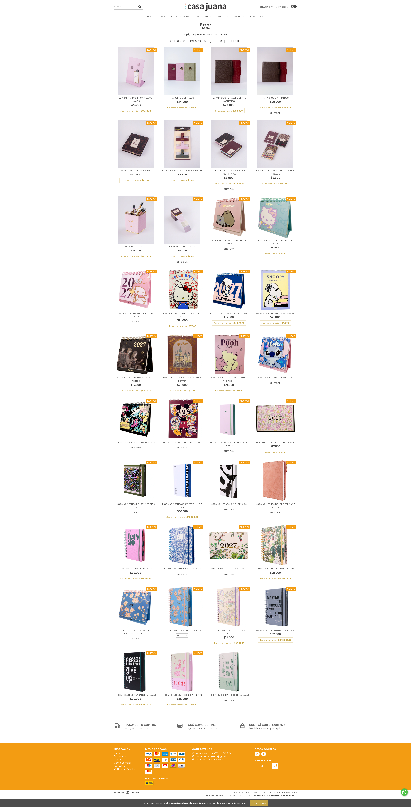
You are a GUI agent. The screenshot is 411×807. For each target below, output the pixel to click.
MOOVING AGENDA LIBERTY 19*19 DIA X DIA (135, 505)
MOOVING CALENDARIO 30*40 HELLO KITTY (182, 315)
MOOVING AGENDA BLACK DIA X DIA (228, 504)
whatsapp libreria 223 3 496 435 (213, 753)
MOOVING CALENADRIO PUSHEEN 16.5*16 (229, 242)
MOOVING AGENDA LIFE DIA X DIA (136, 569)
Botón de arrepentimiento (283, 796)
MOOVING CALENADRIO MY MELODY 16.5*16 (135, 315)
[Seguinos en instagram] (257, 754)
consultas (223, 16)
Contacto (182, 16)
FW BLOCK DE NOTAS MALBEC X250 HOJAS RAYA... (229, 172)
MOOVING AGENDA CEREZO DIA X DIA (182, 630)
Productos (165, 16)
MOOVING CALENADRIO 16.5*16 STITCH (275, 378)
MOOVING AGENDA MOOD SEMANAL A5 (229, 695)
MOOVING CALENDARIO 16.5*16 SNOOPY (229, 313)
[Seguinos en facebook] (263, 754)
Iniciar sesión (281, 7)
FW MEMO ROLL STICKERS (182, 246)
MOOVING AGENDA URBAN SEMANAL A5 (136, 695)
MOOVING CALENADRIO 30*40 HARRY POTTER (182, 379)
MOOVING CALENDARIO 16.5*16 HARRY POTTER (136, 379)
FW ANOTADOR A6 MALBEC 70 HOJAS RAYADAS (275, 172)
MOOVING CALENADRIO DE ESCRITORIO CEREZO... (135, 632)
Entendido (258, 803)
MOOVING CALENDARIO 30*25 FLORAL (229, 569)
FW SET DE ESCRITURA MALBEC (135, 170)
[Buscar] (139, 7)
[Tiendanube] (128, 794)
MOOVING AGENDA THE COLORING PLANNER (228, 632)
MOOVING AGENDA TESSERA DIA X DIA (182, 569)
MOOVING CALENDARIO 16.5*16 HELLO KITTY (275, 242)
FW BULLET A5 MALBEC (182, 98)
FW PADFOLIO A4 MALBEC (275, 98)
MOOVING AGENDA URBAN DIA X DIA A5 (275, 630)
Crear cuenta (266, 7)
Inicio (150, 16)
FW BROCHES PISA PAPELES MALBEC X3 (182, 170)
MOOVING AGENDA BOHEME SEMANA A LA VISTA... (275, 505)
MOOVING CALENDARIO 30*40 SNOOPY (275, 313)
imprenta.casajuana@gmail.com (214, 756)
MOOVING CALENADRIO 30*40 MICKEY (182, 442)
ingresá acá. (259, 796)
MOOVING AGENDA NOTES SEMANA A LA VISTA (229, 444)
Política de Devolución (248, 16)
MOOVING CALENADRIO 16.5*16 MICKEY (136, 442)
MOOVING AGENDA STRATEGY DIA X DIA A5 (182, 505)
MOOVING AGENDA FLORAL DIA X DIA (275, 569)
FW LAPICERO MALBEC (135, 246)
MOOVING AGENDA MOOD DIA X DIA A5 (182, 695)
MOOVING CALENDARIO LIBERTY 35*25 (275, 442)
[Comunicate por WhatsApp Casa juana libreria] (404, 792)
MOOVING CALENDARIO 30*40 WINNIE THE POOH (229, 379)
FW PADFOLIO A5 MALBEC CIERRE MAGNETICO (229, 99)
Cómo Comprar (203, 16)
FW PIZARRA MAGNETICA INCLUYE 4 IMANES (136, 99)
